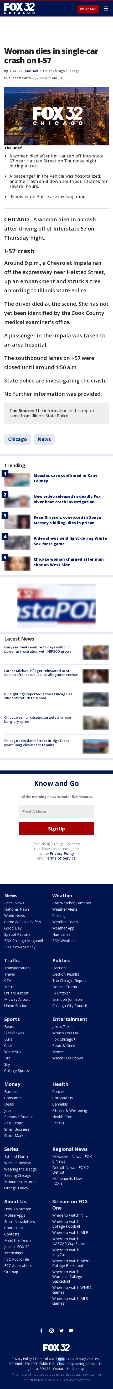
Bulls (8, 1039)
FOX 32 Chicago (53, 71)
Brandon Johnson (67, 999)
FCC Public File (16, 1259)
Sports (12, 1019)
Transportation (17, 967)
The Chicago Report (69, 980)
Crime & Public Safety (22, 921)
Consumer (13, 1097)
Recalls (58, 1122)
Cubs (8, 1045)
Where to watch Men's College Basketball (71, 1263)
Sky (7, 1064)
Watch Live (88, 9)
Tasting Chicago (18, 1175)
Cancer (58, 1091)
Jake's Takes (62, 1026)
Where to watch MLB (70, 1232)
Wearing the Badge (20, 1169)
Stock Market (15, 1135)
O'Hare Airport (16, 993)
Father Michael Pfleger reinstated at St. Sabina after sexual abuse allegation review (41, 672)
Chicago (74, 71)
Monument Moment (21, 1181)
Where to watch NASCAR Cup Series (69, 1241)
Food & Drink (63, 1045)
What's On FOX (65, 1032)
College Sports (16, 1070)
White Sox (12, 1051)
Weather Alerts (65, 909)
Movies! (58, 1051)
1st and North (16, 1156)
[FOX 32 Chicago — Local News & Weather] (19, 8)
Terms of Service (60, 858)
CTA (7, 980)
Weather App (63, 928)
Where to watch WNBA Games (72, 1290)
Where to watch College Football (66, 1224)
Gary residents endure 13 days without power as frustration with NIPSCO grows (37, 649)
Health (60, 1084)
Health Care (62, 1116)
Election (59, 967)
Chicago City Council (69, 1005)
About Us (15, 1201)
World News (14, 915)
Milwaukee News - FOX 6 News (72, 1159)
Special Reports (17, 934)
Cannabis (60, 1104)
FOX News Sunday (19, 946)
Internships (13, 1252)
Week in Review (17, 1162)
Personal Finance (18, 1116)
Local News (14, 902)
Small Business (17, 1129)
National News (16, 909)
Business (11, 1091)
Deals (9, 1104)
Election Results (65, 974)
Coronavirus (62, 1097)
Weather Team (65, 921)
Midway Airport (17, 999)
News (44, 439)
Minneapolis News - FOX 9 (69, 1181)
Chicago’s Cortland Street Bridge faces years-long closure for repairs (36, 742)
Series (11, 1149)
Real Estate (13, 1122)
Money (12, 1084)
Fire (7, 1058)
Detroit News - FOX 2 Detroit (70, 1170)
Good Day (13, 928)
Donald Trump (64, 986)
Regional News (70, 1149)
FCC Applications (18, 1265)
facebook (41, 1330)
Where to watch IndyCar (65, 1252)
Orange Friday (16, 1187)
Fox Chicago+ (64, 1039)
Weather (62, 895)
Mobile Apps (14, 1215)
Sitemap (11, 1271)
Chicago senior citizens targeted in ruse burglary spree (37, 719)
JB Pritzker (61, 993)
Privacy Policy (62, 853)
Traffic (12, 960)
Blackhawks (14, 1032)
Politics (61, 960)
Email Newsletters (19, 1221)
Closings (59, 915)
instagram (51, 1330)
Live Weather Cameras (71, 902)
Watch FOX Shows (68, 1058)
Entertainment (70, 1019)
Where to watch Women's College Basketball (67, 1276)
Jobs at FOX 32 (16, 1246)
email (71, 1330)
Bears (9, 1026)
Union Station (15, 1005)
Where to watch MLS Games (70, 1301)
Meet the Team (17, 1240)
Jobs (8, 1110)
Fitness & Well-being (69, 1110)
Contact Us (13, 1227)
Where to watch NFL (70, 1215)
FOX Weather (63, 940)
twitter (61, 1330)
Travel (9, 974)
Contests (11, 1234)
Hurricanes (61, 934)
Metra (9, 986)
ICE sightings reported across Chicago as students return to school (38, 696)
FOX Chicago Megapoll (23, 940)
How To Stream (17, 1208)
